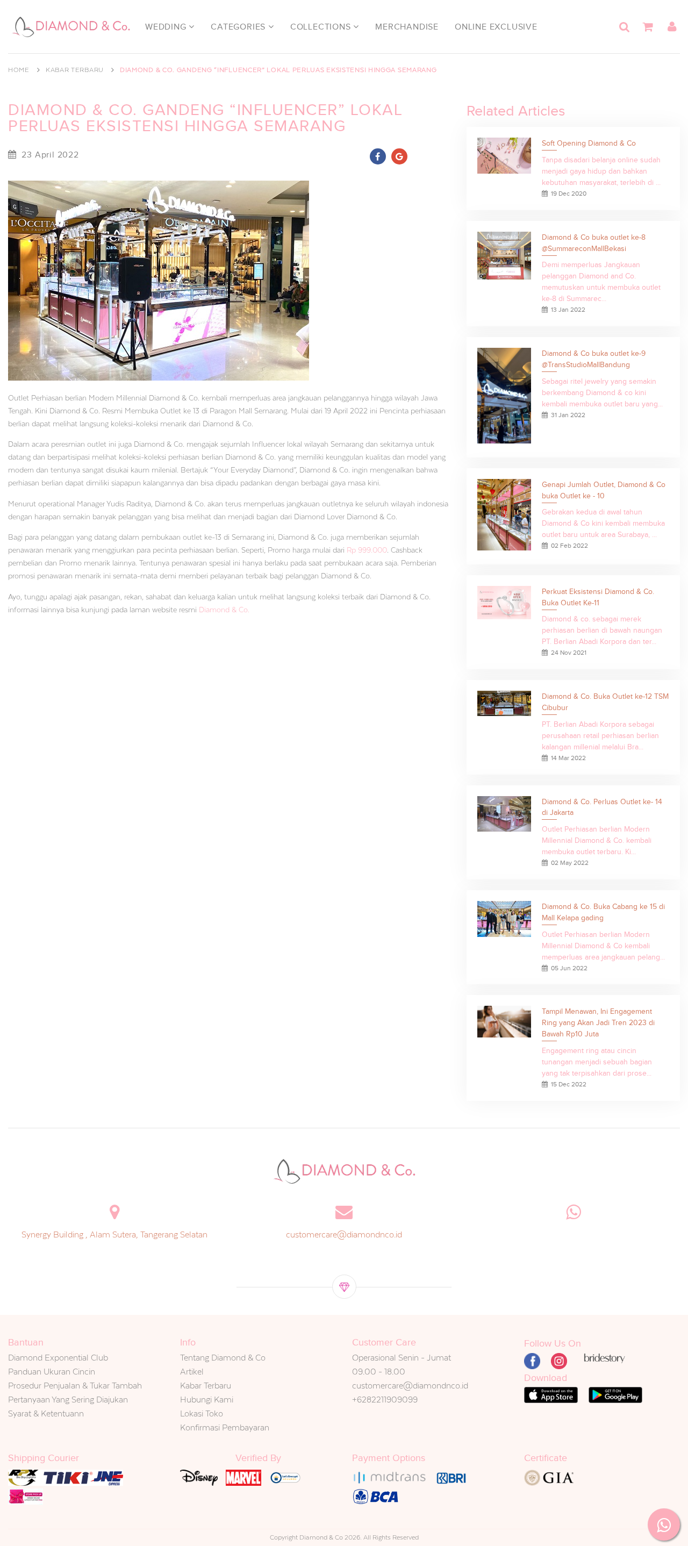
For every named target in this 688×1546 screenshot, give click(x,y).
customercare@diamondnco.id (344, 1234)
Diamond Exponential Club (58, 1357)
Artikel (192, 1371)
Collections (322, 27)
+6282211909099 (385, 1399)
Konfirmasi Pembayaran (224, 1427)
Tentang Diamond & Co (223, 1357)
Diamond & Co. (224, 609)
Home (19, 70)
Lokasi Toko (201, 1413)
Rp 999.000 (367, 550)
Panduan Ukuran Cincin (51, 1371)
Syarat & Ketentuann (46, 1413)
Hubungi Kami (206, 1399)
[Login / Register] (672, 27)
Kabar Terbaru (75, 70)
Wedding (167, 27)
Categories (239, 27)
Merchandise (407, 27)
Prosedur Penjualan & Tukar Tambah (75, 1385)
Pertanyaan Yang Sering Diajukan (68, 1399)
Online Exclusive (496, 27)
